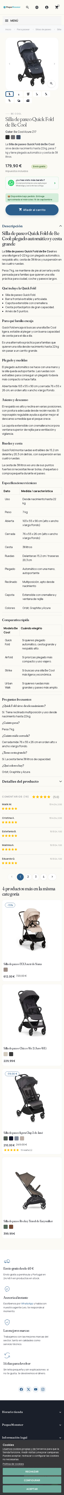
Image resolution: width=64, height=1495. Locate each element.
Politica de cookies (13, 1463)
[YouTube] (35, 1389)
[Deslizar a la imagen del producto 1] (9, 94)
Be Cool (16, 113)
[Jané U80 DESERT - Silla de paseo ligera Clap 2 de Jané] (22, 1138)
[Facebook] (21, 1389)
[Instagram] (43, 1389)
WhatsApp (27, 1303)
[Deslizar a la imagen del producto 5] (46, 94)
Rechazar (32, 1471)
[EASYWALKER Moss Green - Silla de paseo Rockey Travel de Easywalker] (6, 1227)
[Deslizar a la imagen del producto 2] (19, 94)
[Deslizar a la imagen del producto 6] (9, 100)
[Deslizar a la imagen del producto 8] (28, 100)
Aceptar (32, 1489)
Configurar (32, 1480)
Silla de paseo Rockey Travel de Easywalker (28, 1221)
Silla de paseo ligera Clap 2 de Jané (23, 1132)
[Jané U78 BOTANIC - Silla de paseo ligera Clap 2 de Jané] (6, 1138)
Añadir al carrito (32, 210)
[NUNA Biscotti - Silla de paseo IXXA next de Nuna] (6, 970)
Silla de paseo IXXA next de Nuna (23, 964)
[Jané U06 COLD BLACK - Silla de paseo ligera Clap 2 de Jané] (11, 1138)
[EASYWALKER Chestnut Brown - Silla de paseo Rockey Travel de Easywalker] (11, 1227)
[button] (27, 7)
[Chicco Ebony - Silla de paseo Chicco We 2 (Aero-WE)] (11, 1054)
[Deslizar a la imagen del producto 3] (28, 94)
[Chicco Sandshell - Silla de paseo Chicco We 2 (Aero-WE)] (6, 1054)
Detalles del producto (20, 781)
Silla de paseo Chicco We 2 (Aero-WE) (25, 1048)
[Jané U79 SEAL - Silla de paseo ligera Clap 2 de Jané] (17, 1138)
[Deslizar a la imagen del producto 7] (19, 100)
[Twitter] (28, 1389)
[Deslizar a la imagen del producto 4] (37, 94)
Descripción (12, 226)
